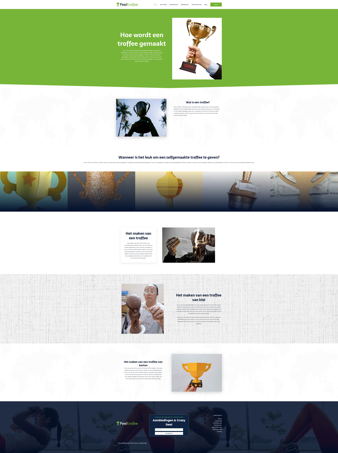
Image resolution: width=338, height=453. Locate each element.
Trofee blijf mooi (197, 4)
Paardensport (185, 4)
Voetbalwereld (173, 4)
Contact (219, 431)
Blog (205, 4)
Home (155, 4)
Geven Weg (163, 4)
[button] (216, 5)
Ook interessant (217, 429)
